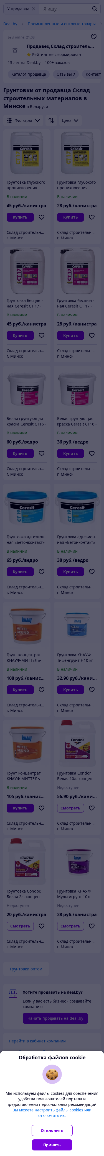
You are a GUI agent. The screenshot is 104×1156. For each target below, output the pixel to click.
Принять (52, 1144)
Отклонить (52, 1130)
